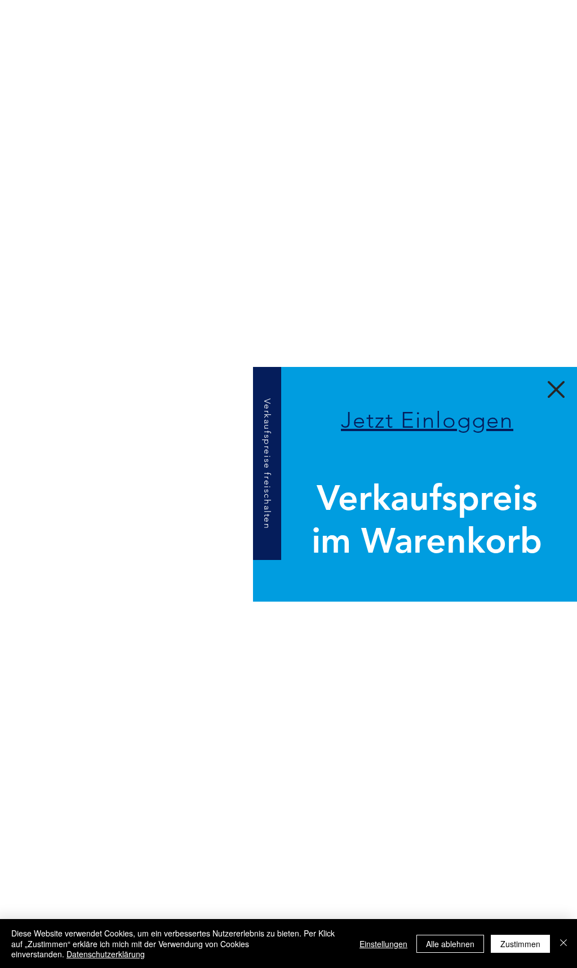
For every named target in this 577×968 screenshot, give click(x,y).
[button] (427, 418)
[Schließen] (563, 943)
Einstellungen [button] (383, 943)
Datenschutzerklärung (105, 954)
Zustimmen (520, 943)
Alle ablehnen (450, 943)
